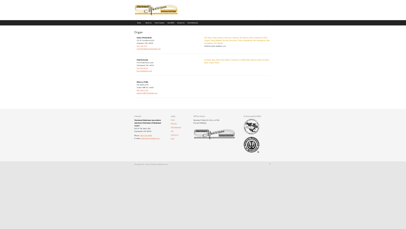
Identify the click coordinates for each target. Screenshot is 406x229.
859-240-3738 (142, 90)
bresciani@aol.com (144, 71)
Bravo (173, 139)
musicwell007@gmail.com (147, 93)
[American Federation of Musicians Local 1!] (156, 10)
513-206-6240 (142, 68)
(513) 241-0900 (146, 135)
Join (172, 131)
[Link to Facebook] (270, 164)
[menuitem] (139, 22)
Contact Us (174, 135)
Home (173, 120)
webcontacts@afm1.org (150, 138)
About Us (174, 123)
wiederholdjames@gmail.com (148, 49)
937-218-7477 (142, 46)
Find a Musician (176, 127)
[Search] (267, 22)
